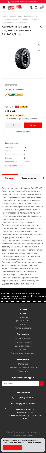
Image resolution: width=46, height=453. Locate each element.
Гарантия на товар (23, 346)
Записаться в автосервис (23, 353)
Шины (23, 313)
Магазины (23, 364)
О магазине (23, 359)
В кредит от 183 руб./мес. (15, 115)
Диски (23, 324)
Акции (23, 349)
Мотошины (23, 317)
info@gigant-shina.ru (25, 403)
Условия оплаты (23, 338)
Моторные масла (23, 328)
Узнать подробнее (34, 442)
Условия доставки (23, 342)
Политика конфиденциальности (23, 367)
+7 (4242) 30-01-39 (25, 397)
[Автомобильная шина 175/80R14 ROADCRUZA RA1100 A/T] (23, 58)
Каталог (23, 309)
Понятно (12, 448)
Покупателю (23, 334)
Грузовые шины (23, 320)
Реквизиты (23, 371)
